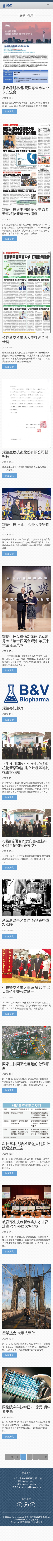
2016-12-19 (9, 1232)
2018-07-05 (9, 651)
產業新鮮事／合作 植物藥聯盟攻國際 (25, 922)
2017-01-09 (9, 997)
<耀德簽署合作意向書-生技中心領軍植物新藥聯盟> (25, 843)
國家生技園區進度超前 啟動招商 (25, 1066)
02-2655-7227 (29, 1481)
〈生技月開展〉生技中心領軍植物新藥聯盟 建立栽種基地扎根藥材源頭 (25, 768)
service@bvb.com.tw (31, 1487)
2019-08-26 (9, 462)
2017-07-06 (9, 778)
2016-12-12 (9, 1338)
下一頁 (43, 1457)
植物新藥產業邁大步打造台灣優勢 (25, 339)
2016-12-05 (9, 1417)
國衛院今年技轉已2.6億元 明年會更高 (26, 1409)
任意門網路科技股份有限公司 (30, 1522)
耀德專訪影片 (12, 708)
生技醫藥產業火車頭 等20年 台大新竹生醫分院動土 (26, 989)
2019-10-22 (9, 219)
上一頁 (9, 1457)
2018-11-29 (9, 534)
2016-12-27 (9, 1153)
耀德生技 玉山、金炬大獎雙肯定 (25, 526)
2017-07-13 (9, 714)
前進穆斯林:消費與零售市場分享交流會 (25, 90)
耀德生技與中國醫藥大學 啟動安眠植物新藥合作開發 (25, 211)
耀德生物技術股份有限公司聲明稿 (25, 454)
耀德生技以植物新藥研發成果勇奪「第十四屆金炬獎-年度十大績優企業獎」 (25, 641)
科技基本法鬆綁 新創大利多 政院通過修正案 (26, 1146)
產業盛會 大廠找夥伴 (18, 1333)
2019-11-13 (9, 98)
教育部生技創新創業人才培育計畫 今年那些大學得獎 (25, 1224)
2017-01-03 (9, 1074)
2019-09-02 (9, 347)
